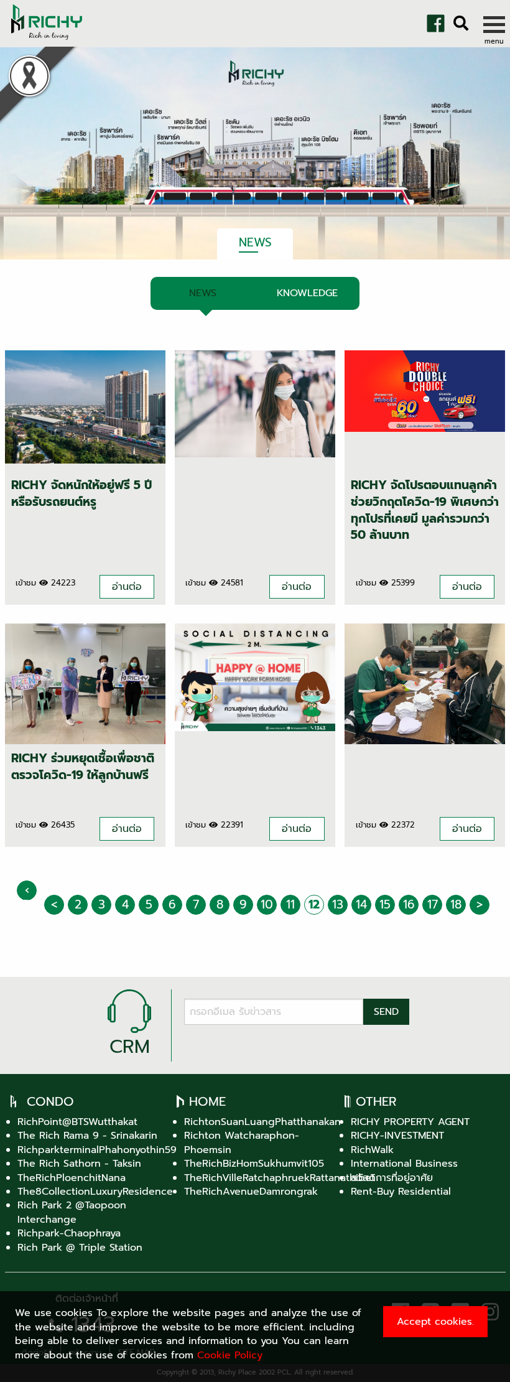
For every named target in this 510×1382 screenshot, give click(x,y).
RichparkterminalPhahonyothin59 (97, 1149)
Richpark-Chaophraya (69, 1233)
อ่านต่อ (127, 586)
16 (409, 904)
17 (432, 904)
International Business (404, 1163)
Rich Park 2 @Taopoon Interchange (71, 1212)
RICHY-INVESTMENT (397, 1135)
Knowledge (307, 293)
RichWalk (372, 1149)
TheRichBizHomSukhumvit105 (254, 1163)
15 (385, 904)
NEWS (202, 293)
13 (337, 904)
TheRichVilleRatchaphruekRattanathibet (279, 1177)
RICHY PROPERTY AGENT (410, 1121)
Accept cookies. (435, 1321)
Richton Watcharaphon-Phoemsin (241, 1142)
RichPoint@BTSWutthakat (77, 1121)
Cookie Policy (229, 1355)
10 (267, 904)
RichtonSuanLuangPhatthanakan (262, 1121)
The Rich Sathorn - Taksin (79, 1163)
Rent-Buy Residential (401, 1191)
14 (361, 904)
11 (290, 904)
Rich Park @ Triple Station (79, 1247)
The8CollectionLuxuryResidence (95, 1191)
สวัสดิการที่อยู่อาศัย (392, 1177)
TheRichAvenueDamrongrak (251, 1191)
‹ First (29, 890)
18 (455, 904)
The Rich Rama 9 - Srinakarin (87, 1135)
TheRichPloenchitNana (71, 1177)
